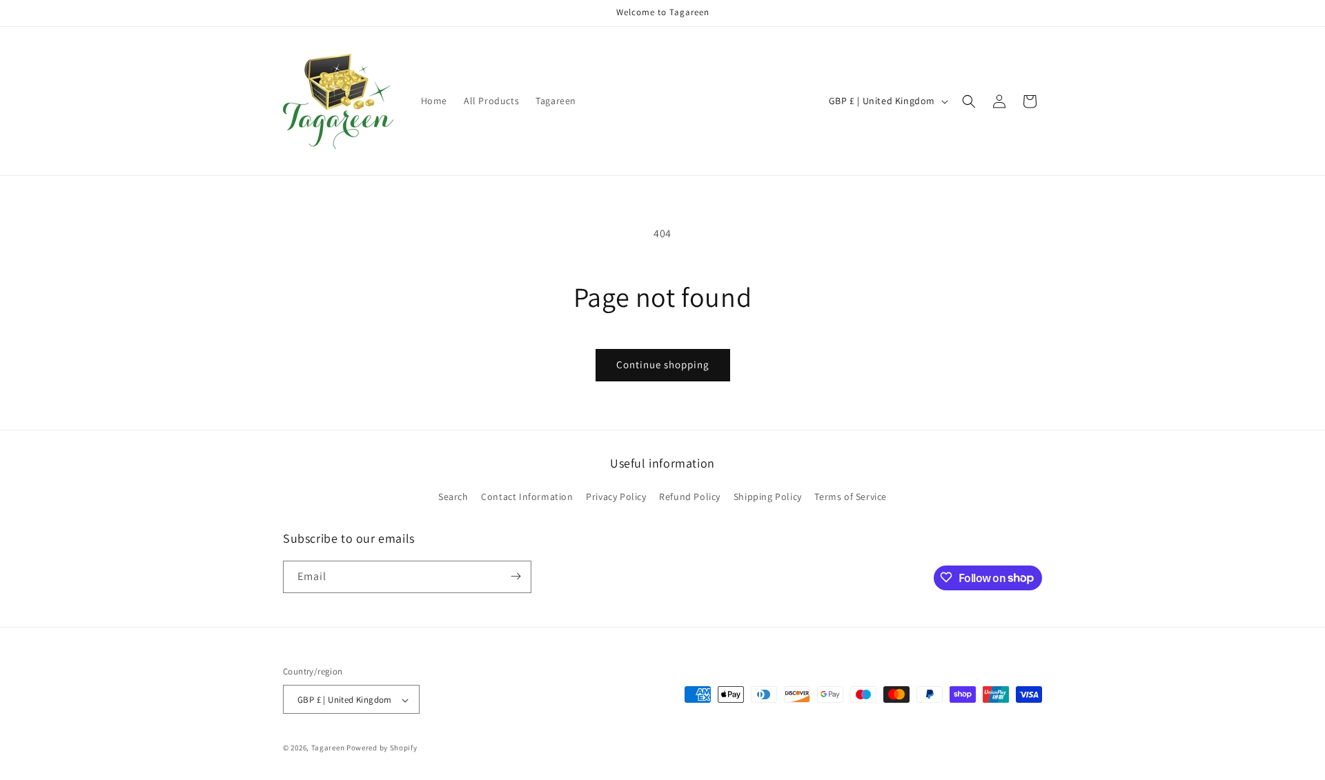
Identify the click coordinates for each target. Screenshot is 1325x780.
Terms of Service (850, 497)
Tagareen (328, 748)
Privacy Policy (616, 497)
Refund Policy (689, 497)
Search (453, 497)
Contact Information (527, 497)
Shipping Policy (768, 497)
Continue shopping (662, 364)
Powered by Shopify (382, 748)
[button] (969, 101)
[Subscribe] (515, 576)
